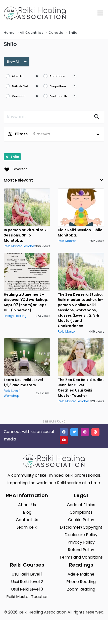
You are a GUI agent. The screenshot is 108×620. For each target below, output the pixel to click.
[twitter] (74, 432)
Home (9, 32)
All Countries (31, 32)
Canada (56, 32)
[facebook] (64, 432)
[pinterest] (95, 432)
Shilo (73, 32)
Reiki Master (67, 241)
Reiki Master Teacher (19, 246)
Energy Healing (15, 316)
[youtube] (64, 440)
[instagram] (85, 432)
